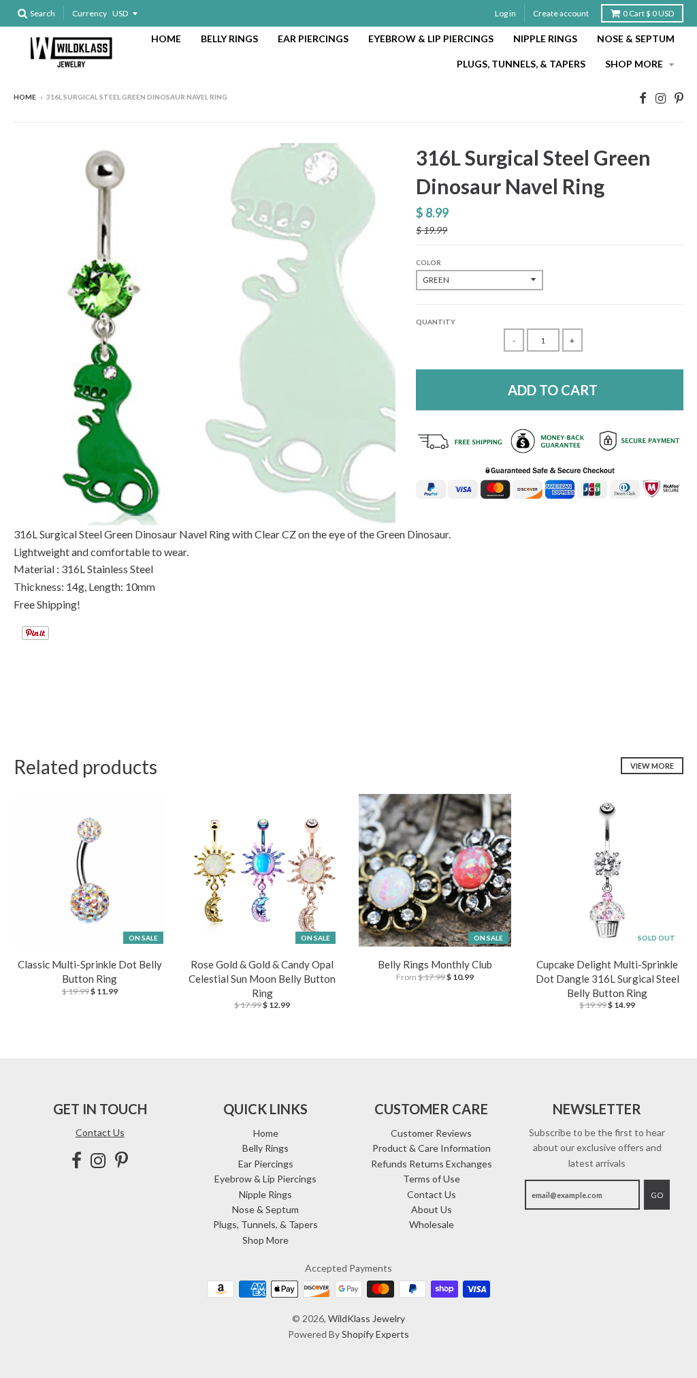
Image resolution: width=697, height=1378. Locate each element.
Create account (561, 13)
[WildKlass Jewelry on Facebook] (643, 98)
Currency (89, 13)
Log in (505, 13)
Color (428, 262)
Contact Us (100, 1132)
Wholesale (431, 1224)
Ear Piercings (313, 38)
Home (166, 38)
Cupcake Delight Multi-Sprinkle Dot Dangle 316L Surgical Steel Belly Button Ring (607, 978)
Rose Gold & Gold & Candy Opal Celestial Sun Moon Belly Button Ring (262, 978)
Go (657, 1195)
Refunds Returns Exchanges (431, 1163)
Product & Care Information (431, 1148)
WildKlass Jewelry (366, 1318)
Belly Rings (229, 38)
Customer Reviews (431, 1133)
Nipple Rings (545, 38)
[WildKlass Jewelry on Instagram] (660, 98)
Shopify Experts (375, 1334)
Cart (648, 13)
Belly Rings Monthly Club (435, 964)
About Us (431, 1209)
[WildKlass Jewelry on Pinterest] (679, 98)
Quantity (435, 322)
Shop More (635, 64)
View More (652, 765)
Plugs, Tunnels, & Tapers (521, 64)
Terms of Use (431, 1178)
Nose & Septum (636, 38)
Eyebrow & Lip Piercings (430, 38)
